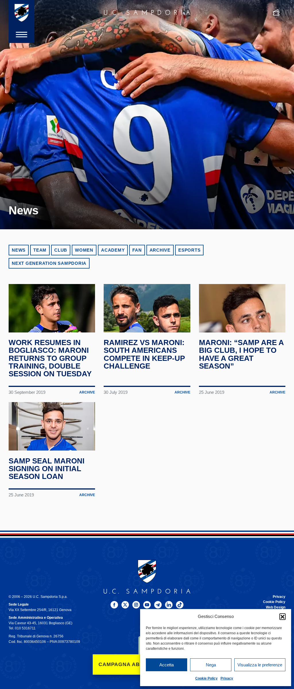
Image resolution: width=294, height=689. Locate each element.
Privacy (226, 678)
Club (60, 250)
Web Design (275, 607)
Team (40, 250)
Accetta (166, 664)
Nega (211, 664)
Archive (160, 250)
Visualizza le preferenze (259, 664)
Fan (137, 250)
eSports (189, 250)
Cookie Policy (206, 678)
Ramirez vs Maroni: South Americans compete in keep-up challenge (144, 354)
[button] (282, 616)
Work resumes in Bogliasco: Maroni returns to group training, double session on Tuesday (50, 358)
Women (84, 250)
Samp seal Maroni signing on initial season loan (46, 469)
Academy (113, 250)
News (19, 250)
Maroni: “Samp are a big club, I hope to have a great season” (241, 354)
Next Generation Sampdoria (49, 263)
